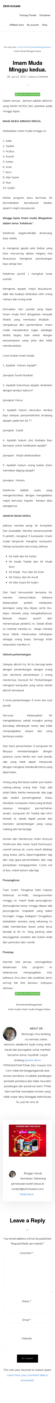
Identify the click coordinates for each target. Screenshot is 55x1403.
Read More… (27, 1194)
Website (27, 1338)
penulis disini (32, 1060)
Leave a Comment (38, 76)
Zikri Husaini (11, 6)
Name (26, 1301)
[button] (50, 22)
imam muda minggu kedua (36, 1009)
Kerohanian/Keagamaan (29, 1004)
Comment (26, 1253)
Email (26, 1319)
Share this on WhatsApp (29, 94)
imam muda (14, 1009)
